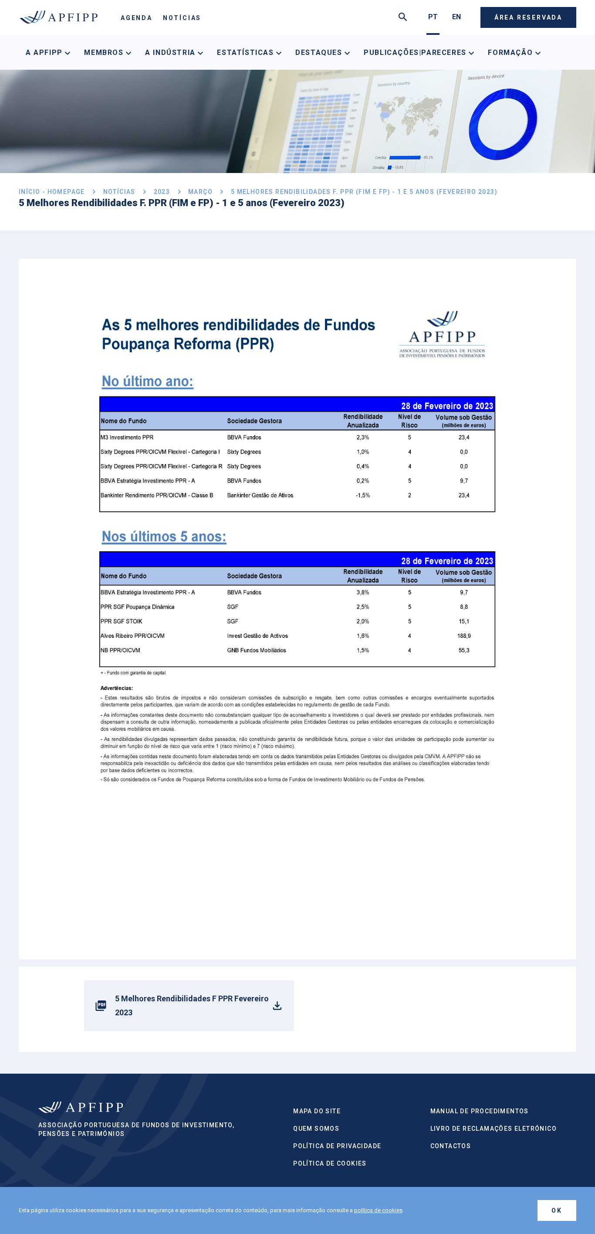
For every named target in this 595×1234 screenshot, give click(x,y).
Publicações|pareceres (416, 52)
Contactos (450, 1145)
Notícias (182, 17)
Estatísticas (246, 52)
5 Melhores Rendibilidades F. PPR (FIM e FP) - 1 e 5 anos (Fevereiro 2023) (364, 191)
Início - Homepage (52, 191)
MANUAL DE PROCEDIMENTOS (479, 1111)
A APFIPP (45, 52)
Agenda (136, 17)
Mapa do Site (317, 1111)
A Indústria (171, 52)
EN (456, 17)
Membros (105, 52)
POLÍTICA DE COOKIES (330, 1163)
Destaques (320, 52)
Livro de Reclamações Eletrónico (493, 1128)
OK (556, 1210)
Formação (511, 52)
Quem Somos (316, 1128)
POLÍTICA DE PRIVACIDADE (337, 1145)
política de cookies (378, 1210)
